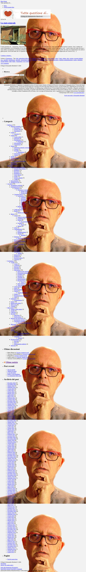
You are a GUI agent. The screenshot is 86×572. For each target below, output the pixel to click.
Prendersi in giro (15, 182)
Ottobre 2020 (10, 440)
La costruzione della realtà (14, 375)
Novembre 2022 (11, 402)
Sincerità (16, 134)
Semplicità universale (19, 161)
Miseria (16, 332)
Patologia (13, 327)
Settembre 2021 (11, 423)
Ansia (15, 227)
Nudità (12, 156)
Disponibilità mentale (19, 241)
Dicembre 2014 (11, 544)
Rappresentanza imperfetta (21, 295)
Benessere (10, 165)
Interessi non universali (17, 318)
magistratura (12, 60)
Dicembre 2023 (11, 383)
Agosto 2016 (10, 516)
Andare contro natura (16, 309)
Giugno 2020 (10, 446)
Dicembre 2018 (11, 473)
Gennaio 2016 (11, 526)
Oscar (22, 282)
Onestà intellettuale (22, 292)
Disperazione (17, 240)
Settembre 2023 (11, 387)
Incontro (19, 276)
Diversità (16, 268)
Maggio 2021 (11, 429)
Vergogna (16, 259)
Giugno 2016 (10, 519)
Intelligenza (17, 252)
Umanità (13, 306)
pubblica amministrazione (66, 60)
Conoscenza (20, 196)
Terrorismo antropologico (24, 323)
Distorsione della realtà (23, 238)
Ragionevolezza (18, 258)
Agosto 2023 (10, 389)
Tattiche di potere (12, 371)
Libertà (13, 135)
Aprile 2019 (10, 467)
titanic (13, 61)
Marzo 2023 (10, 396)
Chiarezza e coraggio (23, 190)
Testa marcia (20, 285)
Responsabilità (21, 279)
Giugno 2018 (10, 482)
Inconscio (16, 250)
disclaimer (3, 563)
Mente (12, 214)
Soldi (15, 297)
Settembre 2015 (11, 532)
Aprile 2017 (10, 504)
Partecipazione (14, 181)
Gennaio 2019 (11, 472)
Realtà (15, 211)
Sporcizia (13, 345)
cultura (64, 58)
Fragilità (19, 223)
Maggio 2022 (11, 411)
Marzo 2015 (10, 540)
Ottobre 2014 (10, 547)
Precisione (17, 128)
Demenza (16, 236)
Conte (60, 58)
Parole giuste (24, 193)
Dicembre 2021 (11, 419)
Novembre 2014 (11, 546)
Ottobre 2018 (10, 476)
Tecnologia (17, 131)
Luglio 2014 (10, 552)
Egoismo (16, 243)
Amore (16, 215)
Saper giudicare (21, 283)
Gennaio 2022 (11, 417)
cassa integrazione (41, 58)
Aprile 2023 (10, 395)
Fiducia (19, 220)
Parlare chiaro (24, 191)
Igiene (15, 288)
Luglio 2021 (10, 426)
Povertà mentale (15, 339)
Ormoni (16, 149)
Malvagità (13, 324)
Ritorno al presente (22, 212)
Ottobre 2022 (10, 404)
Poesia (12, 159)
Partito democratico (53, 60)
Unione (16, 155)
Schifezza (20, 335)
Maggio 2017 (11, 502)
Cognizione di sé (15, 187)
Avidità (13, 311)
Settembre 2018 (11, 478)
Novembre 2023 (11, 384)
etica (68, 58)
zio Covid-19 (26, 61)
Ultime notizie (12, 362)
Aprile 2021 (10, 431)
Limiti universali (18, 209)
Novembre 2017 (11, 493)
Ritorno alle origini (16, 303)
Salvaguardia (17, 143)
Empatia (16, 246)
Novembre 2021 (11, 420)
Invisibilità (23, 200)
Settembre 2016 (11, 514)
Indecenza (16, 315)
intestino (6, 60)
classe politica (50, 58)
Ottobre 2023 (10, 386)
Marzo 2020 (10, 451)
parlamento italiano (43, 60)
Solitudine (16, 336)
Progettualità (17, 140)
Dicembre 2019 (11, 455)
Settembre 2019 (11, 460)
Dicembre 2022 (11, 401)
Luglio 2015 (10, 534)
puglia (75, 60)
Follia (15, 247)
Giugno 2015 (10, 535)
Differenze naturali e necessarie (22, 147)
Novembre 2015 (11, 529)
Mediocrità (17, 255)
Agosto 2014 (10, 550)
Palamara (34, 60)
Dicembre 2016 (11, 510)
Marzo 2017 (10, 505)
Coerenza (16, 188)
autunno (34, 58)
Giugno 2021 (10, 428)
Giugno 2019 (10, 464)
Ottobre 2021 (10, 422)
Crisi (18, 230)
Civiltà (12, 262)
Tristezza (19, 338)
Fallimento (13, 298)
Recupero (16, 172)
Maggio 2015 (11, 537)
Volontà (19, 253)
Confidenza (20, 218)
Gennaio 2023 (11, 399)
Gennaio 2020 (11, 454)
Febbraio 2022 (11, 416)
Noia (15, 342)
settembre (79, 60)
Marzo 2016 (10, 523)
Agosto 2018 (10, 479)
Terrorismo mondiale (19, 321)
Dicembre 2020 (11, 437)
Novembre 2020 (11, 439)
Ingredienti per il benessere (18, 167)
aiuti (17, 58)
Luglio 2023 (10, 390)
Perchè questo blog (9, 7)
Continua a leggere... (6, 55)
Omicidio (16, 326)
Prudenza (16, 256)
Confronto (17, 265)
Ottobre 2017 (10, 494)
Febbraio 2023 (11, 398)
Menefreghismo (18, 289)
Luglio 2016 (10, 517)
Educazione (17, 270)
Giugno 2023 (10, 392)
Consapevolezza (18, 194)
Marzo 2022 (10, 414)
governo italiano (78, 58)
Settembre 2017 (11, 496)
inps (2, 60)
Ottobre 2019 (10, 458)
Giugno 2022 (10, 410)
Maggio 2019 (11, 466)
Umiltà (16, 179)
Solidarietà (13, 162)
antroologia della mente (25, 58)
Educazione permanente (23, 273)
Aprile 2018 (10, 485)
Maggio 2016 (11, 520)
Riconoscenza (21, 280)
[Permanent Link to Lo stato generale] (13, 44)
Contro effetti (17, 137)
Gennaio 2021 (11, 436)
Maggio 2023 (11, 393)
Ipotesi (22, 202)
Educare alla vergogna (23, 271)
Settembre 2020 (11, 442)
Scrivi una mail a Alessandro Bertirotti (74, 95)
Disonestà (16, 138)
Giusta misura (17, 286)
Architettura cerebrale (16, 185)
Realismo (16, 170)
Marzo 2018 (10, 487)
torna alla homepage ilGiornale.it (9, 567)
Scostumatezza (18, 300)
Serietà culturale (18, 178)
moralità (18, 60)
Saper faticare (17, 175)
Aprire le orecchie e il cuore (24, 217)
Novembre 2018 (11, 475)
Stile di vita (14, 304)
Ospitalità (20, 277)
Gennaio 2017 (11, 508)
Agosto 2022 (10, 407)
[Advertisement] (16, 108)
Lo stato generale (8, 23)
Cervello (9, 184)
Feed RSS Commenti (16, 569)
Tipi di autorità (11, 369)
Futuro (12, 301)
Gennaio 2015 (11, 543)
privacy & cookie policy (7, 565)
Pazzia (22, 224)
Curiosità (23, 197)
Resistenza (17, 173)
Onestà (16, 291)
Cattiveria (13, 312)
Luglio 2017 (10, 499)
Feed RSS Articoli (5, 569)
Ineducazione (17, 317)
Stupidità (23, 235)
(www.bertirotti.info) (78, 92)
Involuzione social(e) (19, 320)
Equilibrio (20, 274)
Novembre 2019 (11, 457)
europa (71, 58)
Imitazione (17, 249)
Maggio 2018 (11, 484)
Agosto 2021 (10, 425)
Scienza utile (17, 129)
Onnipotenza (20, 152)
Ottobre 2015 (10, 531)
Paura (12, 329)
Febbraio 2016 (11, 525)
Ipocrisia (16, 341)
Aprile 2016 (10, 522)
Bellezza (9, 125)
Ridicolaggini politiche (20, 344)
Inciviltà (13, 314)
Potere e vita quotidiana (13, 374)
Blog (5, 5)
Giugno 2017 (10, 500)
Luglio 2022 (10, 408)
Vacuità (23, 208)
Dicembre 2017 (11, 491)
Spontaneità (14, 164)
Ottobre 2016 (10, 513)
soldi (10, 61)
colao (56, 58)
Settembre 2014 (11, 549)
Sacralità (16, 150)
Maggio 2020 (11, 448)
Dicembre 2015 (11, 528)
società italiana (4, 61)
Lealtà (12, 132)
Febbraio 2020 (11, 452)
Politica (16, 294)
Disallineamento (21, 232)
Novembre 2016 (11, 511)
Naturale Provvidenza (20, 168)
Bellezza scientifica (16, 126)
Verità (22, 205)
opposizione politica (26, 60)
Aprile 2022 (10, 413)
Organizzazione (15, 158)
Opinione (23, 203)
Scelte (15, 176)
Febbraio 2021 (11, 434)
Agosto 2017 (10, 497)
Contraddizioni (18, 229)
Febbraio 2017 (11, 507)
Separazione (17, 153)
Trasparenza (9, 58)
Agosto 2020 (10, 443)
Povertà (13, 330)
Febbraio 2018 (11, 488)
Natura (12, 146)
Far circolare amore (26, 221)
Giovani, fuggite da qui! (22, 352)
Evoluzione (10, 261)
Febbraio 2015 (11, 541)
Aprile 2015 (10, 538)
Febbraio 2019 (11, 470)
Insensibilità (20, 244)
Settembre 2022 (11, 405)
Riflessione (20, 206)
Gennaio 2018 (11, 490)
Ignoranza (23, 199)
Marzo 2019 (10, 469)
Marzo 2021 (10, 432)
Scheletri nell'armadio (23, 333)
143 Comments (5, 63)
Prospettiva (20, 141)
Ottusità (19, 233)
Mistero (19, 226)
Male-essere (10, 307)
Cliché (16, 264)
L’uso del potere (11, 372)
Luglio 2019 (10, 463)
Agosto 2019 (10, 461)
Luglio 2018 (10, 481)
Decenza (16, 267)
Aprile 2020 (10, 449)
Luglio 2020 (10, 445)
